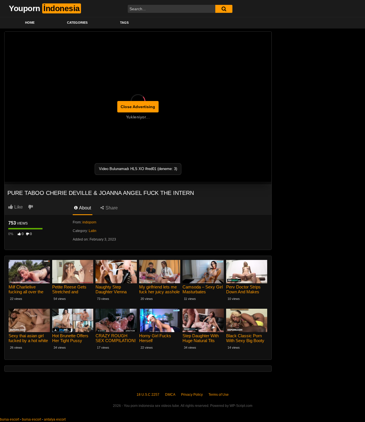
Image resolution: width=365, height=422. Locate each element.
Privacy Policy (192, 395)
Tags (124, 22)
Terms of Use (218, 395)
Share (111, 207)
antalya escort (55, 419)
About (84, 207)
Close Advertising (138, 106)
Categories (77, 22)
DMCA (170, 395)
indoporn (89, 222)
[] (223, 9)
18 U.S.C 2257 (148, 395)
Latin (92, 231)
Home (30, 22)
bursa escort (9, 419)
